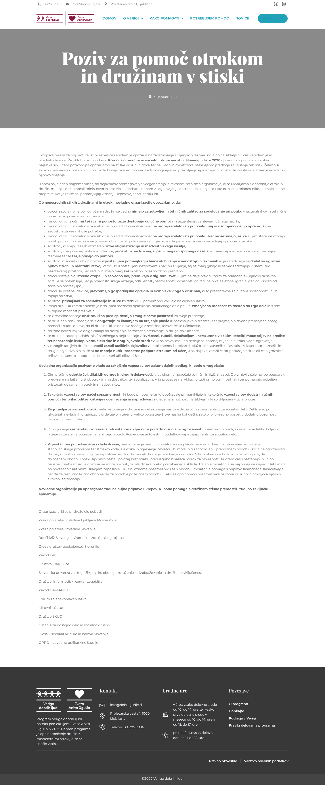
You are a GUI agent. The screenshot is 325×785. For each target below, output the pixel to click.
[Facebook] (276, 4)
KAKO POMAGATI (164, 18)
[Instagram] (284, 4)
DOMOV (110, 18)
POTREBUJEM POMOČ (209, 18)
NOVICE (242, 18)
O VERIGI (131, 18)
